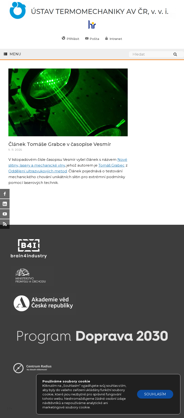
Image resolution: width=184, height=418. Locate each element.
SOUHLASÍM (155, 394)
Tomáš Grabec (111, 165)
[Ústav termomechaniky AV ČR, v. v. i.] (92, 10)
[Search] (177, 54)
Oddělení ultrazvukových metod (37, 171)
